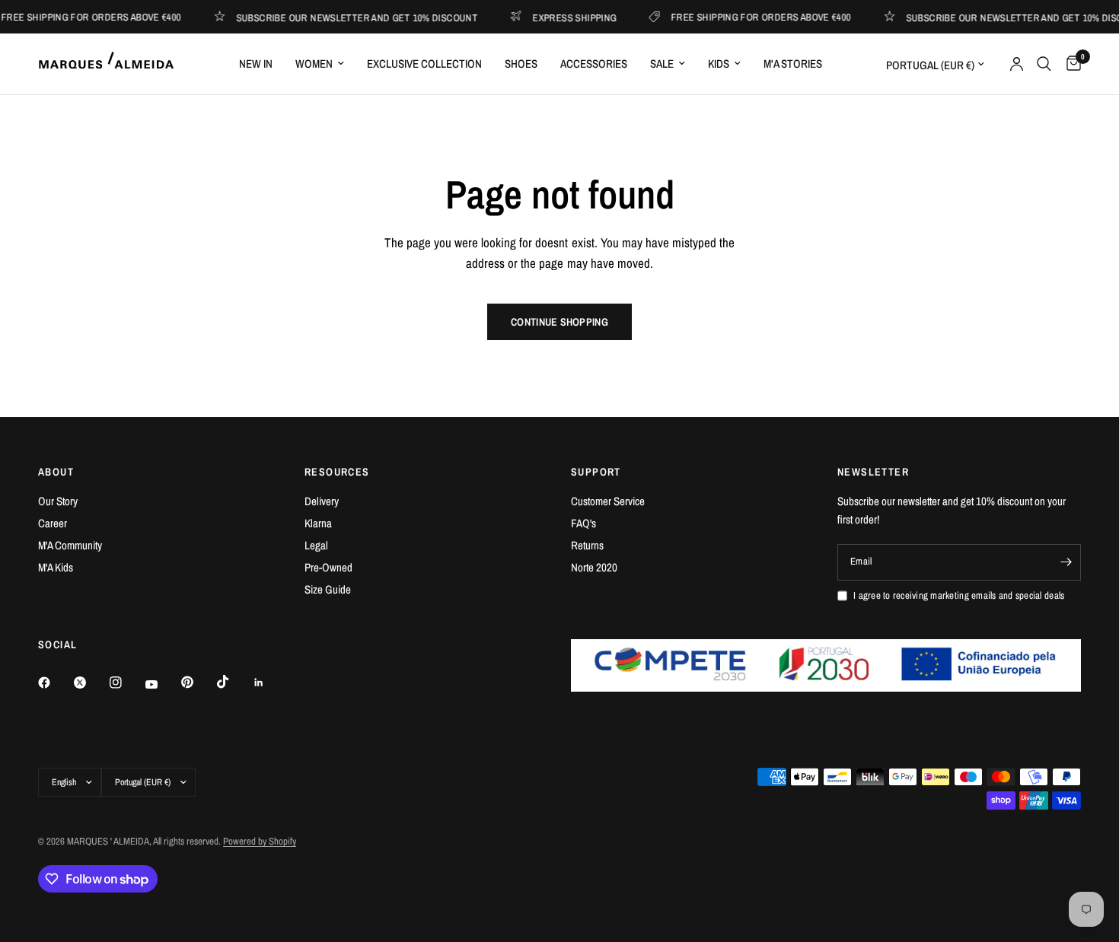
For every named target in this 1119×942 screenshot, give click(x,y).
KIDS (718, 64)
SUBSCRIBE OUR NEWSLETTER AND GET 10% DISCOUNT (346, 17)
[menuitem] (256, 64)
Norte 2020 (594, 567)
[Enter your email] (1065, 562)
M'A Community (70, 545)
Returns (587, 545)
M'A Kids (55, 567)
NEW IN (256, 64)
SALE (662, 64)
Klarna (318, 523)
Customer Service (608, 501)
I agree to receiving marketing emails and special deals (958, 595)
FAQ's (583, 523)
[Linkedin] (269, 682)
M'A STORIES (793, 64)
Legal (316, 545)
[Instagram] (126, 682)
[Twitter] (90, 682)
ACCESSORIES (593, 64)
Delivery (321, 501)
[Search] (1044, 63)
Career (52, 523)
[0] (1070, 63)
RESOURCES (337, 471)
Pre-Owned (328, 567)
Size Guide (327, 589)
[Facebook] (55, 682)
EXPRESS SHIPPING (562, 17)
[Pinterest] (198, 682)
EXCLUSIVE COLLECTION (424, 64)
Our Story (58, 501)
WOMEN (314, 64)
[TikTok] (233, 682)
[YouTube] (162, 685)
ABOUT (56, 471)
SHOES (521, 64)
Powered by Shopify (259, 841)
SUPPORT (596, 471)
